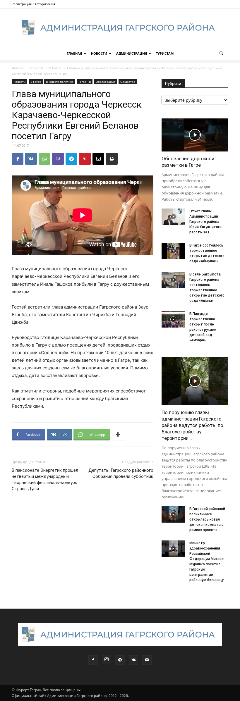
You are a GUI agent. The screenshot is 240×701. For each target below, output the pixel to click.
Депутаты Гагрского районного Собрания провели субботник (120, 473)
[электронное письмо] (98, 159)
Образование (105, 82)
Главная (74, 53)
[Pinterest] (85, 159)
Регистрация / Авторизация (33, 4)
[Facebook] (17, 159)
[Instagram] (106, 659)
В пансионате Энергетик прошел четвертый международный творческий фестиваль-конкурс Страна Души (45, 479)
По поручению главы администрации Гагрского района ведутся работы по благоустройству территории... (192, 425)
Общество (127, 82)
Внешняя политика (59, 82)
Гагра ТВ (84, 82)
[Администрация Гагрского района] (120, 27)
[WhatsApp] (44, 159)
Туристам (165, 53)
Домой (17, 68)
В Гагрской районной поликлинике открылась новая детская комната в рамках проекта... (207, 519)
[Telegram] (71, 159)
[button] (221, 53)
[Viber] (58, 159)
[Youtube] (147, 660)
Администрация (131, 53)
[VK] (31, 159)
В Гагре (55, 68)
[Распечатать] (112, 159)
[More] (118, 434)
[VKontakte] (133, 660)
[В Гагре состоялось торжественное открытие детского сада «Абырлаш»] (173, 251)
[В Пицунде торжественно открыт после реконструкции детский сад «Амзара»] (173, 319)
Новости (99, 53)
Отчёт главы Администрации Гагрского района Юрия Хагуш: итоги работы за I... (205, 221)
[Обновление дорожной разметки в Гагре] (195, 134)
